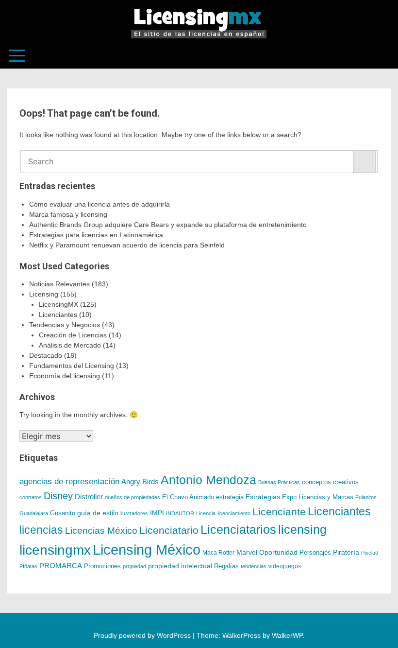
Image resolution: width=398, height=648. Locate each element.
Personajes (315, 552)
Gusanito (62, 513)
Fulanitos (366, 497)
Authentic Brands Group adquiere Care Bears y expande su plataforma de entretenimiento (168, 224)
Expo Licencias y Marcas (317, 497)
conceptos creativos (330, 482)
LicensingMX (58, 304)
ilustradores (134, 513)
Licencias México (101, 530)
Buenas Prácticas (279, 482)
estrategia (230, 497)
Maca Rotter (218, 552)
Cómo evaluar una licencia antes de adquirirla (99, 204)
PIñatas (28, 566)
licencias (41, 530)
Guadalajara (33, 513)
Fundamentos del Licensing (71, 365)
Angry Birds (140, 481)
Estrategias (263, 497)
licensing (302, 529)
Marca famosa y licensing (68, 214)
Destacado (45, 355)
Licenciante (279, 512)
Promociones (102, 566)
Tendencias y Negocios (64, 325)
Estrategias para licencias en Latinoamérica (96, 235)
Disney (58, 495)
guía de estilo (97, 513)
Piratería (346, 552)
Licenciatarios (238, 529)
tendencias (253, 566)
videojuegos (284, 566)
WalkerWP (287, 635)
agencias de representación (69, 481)
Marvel (246, 552)
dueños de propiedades (132, 497)
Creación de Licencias (73, 335)
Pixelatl (369, 553)
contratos (30, 497)
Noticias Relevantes (59, 284)
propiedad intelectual (180, 566)
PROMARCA (60, 566)
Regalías (226, 566)
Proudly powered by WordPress (143, 635)
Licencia (206, 513)
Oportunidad (278, 552)
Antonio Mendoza (208, 480)
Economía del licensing (64, 376)
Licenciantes (58, 314)
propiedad (134, 566)
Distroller (89, 496)
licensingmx (55, 550)
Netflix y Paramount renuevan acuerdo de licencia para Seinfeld (127, 245)
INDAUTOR (180, 513)
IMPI (157, 513)
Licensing (43, 294)
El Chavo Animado (188, 497)
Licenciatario (169, 530)
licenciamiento (233, 513)
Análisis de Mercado (70, 345)
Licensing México (146, 550)
